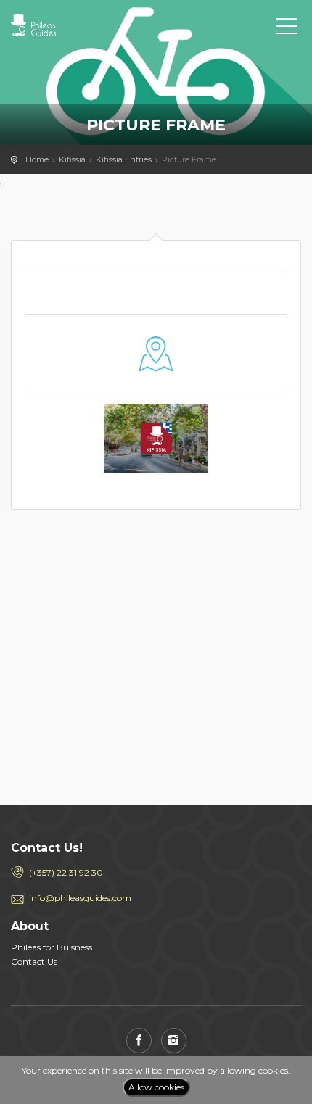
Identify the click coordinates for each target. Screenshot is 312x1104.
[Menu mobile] (286, 29)
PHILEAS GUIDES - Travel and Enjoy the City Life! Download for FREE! (76, 25)
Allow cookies (156, 1087)
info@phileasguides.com (80, 897)
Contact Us (34, 961)
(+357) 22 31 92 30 (66, 872)
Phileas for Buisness (51, 947)
